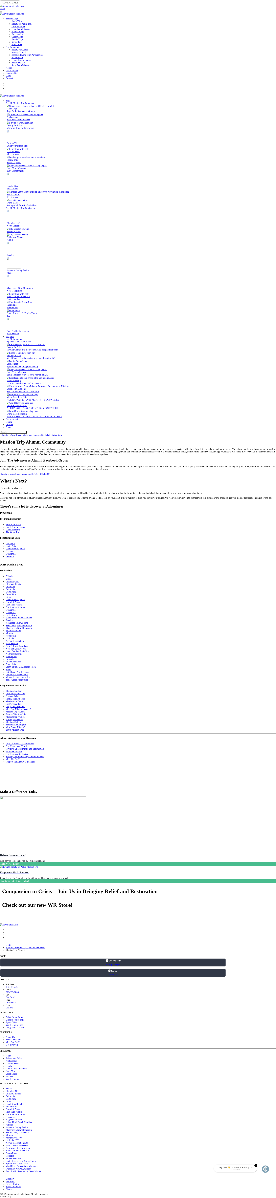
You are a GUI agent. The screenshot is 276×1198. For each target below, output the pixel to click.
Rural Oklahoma (13, 661)
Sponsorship (70, 2)
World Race (17, 44)
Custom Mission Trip (15, 693)
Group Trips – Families (16, 1068)
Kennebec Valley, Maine (17, 623)
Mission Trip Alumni (15, 711)
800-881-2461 (12, 987)
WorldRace (30, 2)
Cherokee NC (12, 1091)
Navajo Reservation (15, 641)
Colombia (10, 586)
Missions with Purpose (16, 724)
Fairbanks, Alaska (14, 604)
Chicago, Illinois (13, 584)
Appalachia (11, 636)
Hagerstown (11, 615)
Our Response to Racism (17, 754)
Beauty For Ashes (20, 49)
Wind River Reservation (17, 674)
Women (9, 1076)
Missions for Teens (14, 701)
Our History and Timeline (17, 746)
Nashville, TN (12, 1140)
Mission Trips (12, 18)
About (9, 68)
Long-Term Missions (21, 60)
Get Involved (12, 70)
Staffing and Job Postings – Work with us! (25, 756)
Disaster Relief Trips (15, 1020)
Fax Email (10, 997)
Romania (10, 659)
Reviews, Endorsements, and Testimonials (25, 749)
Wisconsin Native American (18, 677)
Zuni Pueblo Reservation (17, 680)
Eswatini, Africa (13, 602)
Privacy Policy (12, 1184)
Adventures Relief (14, 1058)
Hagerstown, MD (14, 1119)
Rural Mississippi (13, 630)
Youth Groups (18, 31)
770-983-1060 (12, 992)
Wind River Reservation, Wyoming (22, 1166)
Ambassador (17, 34)
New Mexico (12, 643)
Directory (10, 1179)
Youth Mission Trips (15, 730)
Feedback (10, 1181)
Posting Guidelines (14, 719)
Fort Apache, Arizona (15, 607)
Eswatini (10, 556)
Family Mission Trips (15, 699)
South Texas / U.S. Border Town (21, 667)
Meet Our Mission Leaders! (18, 709)
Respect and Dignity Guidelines (20, 762)
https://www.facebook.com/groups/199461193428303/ (24, 474)
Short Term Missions (21, 65)
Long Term (11, 1071)
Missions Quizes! (13, 722)
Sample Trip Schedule (16, 714)
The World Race (13, 532)
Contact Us (11, 1002)
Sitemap (9, 1189)
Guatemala (11, 554)
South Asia (11, 546)
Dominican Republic (15, 548)
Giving (99, 2)
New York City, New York (18, 1148)
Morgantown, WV (14, 1137)
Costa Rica (11, 592)
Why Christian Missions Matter (20, 743)
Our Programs (12, 47)
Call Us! (9, 1007)
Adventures (10, 2)
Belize (9, 579)
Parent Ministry (18, 62)
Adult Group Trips (14, 1017)
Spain (8, 669)
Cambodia (10, 543)
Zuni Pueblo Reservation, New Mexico (23, 1171)
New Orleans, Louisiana (17, 646)
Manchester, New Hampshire (19, 625)
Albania (9, 576)
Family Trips (17, 39)
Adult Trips (17, 21)
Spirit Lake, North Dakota (17, 672)
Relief (86, 2)
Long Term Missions (21, 29)
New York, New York (16, 648)
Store (111, 2)
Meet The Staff (12, 759)
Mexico (9, 633)
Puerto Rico (11, 656)
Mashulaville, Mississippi (17, 1132)
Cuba (8, 597)
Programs (10, 336)
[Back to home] (12, 6)
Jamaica (9, 620)
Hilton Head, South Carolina (19, 617)
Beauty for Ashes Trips (22, 24)
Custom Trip (17, 37)
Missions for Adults (14, 691)
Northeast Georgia (14, 654)
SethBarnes (50, 2)
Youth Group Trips (14, 1025)
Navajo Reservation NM (17, 1143)
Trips (8, 100)
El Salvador (11, 1106)
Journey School (19, 52)
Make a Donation (14, 1039)
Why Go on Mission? (15, 727)
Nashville (10, 638)
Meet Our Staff (12, 1042)
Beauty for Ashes (13, 524)
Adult (8, 1055)
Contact (9, 78)
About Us (10, 1037)
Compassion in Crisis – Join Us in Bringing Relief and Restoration (80, 891)
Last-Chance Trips (14, 704)
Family (9, 1066)
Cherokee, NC (12, 581)
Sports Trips (17, 42)
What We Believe (14, 751)
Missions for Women (15, 717)
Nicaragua (10, 551)
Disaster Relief (18, 26)
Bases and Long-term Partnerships (27, 55)
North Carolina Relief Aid (17, 651)
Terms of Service (13, 1186)
